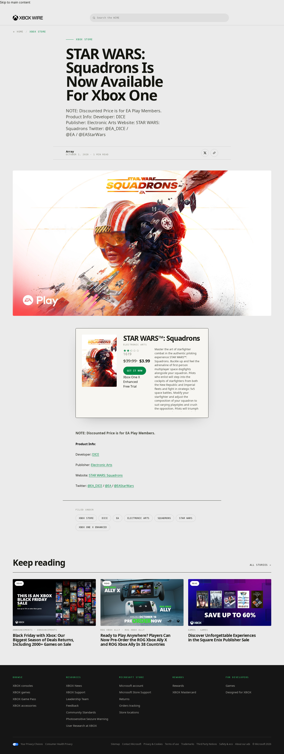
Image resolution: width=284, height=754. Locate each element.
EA (117, 518)
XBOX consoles (23, 686)
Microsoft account (131, 686)
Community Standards (81, 712)
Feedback (72, 705)
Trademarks (187, 744)
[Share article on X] (205, 153)
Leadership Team (77, 699)
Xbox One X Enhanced (93, 527)
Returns (124, 699)
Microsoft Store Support (135, 692)
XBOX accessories (24, 705)
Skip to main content (15, 2)
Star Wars (185, 518)
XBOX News (74, 686)
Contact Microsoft (131, 744)
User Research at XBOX (81, 726)
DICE (95, 454)
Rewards (178, 686)
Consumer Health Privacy (58, 744)
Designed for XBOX (238, 692)
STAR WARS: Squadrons (106, 475)
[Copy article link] (214, 153)
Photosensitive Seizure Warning (87, 719)
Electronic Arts (101, 465)
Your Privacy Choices (32, 744)
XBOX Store (86, 518)
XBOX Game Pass (24, 699)
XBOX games (21, 692)
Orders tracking (129, 705)
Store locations (129, 712)
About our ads (242, 744)
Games (230, 686)
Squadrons (164, 518)
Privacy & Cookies (153, 744)
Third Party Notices (206, 744)
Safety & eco (226, 744)
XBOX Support (75, 692)
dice (105, 518)
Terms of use (172, 744)
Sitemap (115, 744)
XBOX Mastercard (184, 692)
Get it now (134, 370)
